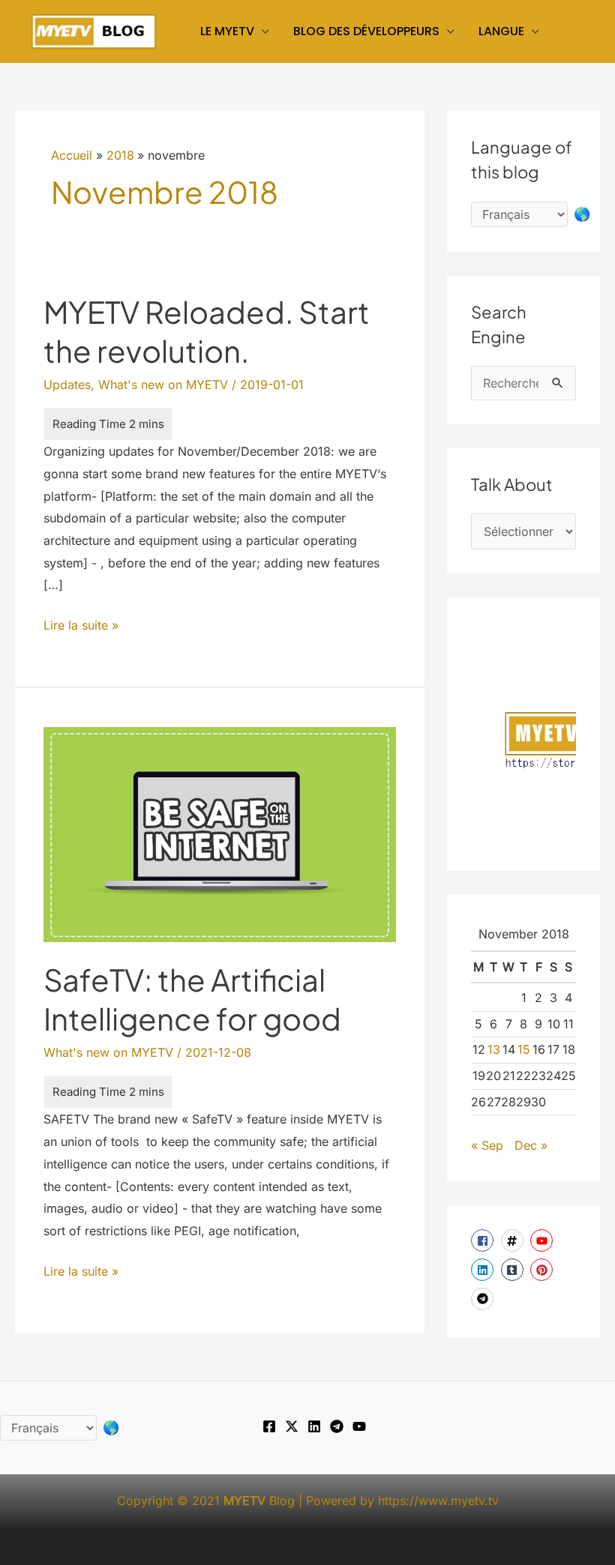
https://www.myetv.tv (438, 1500)
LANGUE (501, 31)
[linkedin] (484, 1269)
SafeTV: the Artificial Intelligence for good (192, 998)
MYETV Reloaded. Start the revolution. (207, 331)
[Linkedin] (314, 1426)
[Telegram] (337, 1426)
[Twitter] (291, 1426)
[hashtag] (514, 1240)
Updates (67, 384)
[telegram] (484, 1299)
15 (524, 1049)
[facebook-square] (484, 1240)
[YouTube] (359, 1426)
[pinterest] (543, 1269)
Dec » (531, 1145)
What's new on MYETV (163, 384)
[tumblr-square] (514, 1269)
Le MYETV (227, 31)
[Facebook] (269, 1426)
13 (494, 1049)
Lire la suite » (81, 627)
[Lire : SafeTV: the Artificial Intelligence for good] (219, 833)
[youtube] (543, 1240)
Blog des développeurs (366, 31)
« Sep (487, 1145)
